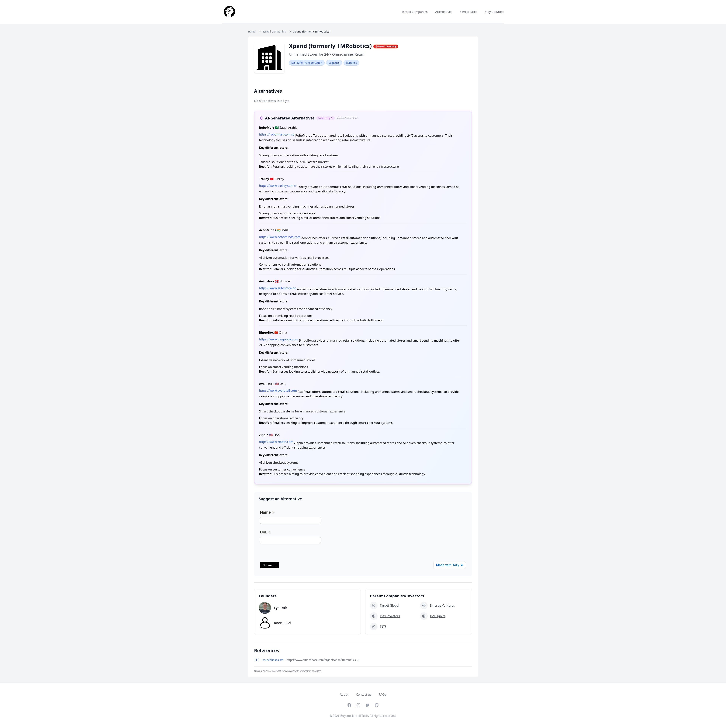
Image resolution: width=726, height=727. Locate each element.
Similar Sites (468, 12)
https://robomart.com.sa (277, 134)
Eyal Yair (280, 607)
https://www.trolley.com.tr (278, 186)
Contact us (363, 694)
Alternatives (443, 12)
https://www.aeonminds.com (280, 237)
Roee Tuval (282, 623)
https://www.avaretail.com (278, 390)
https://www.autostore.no (277, 288)
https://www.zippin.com (276, 442)
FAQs (382, 694)
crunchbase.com (273, 660)
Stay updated (494, 12)
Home (251, 31)
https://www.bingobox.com (278, 339)
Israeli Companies (415, 12)
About (344, 694)
